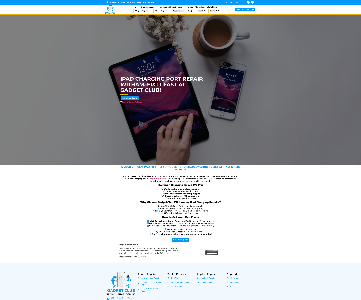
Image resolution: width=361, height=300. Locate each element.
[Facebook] (248, 2)
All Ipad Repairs (142, 11)
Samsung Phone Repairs (171, 7)
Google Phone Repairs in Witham (202, 7)
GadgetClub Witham (158, 179)
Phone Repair (161, 11)
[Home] (136, 7)
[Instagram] (252, 2)
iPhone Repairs (147, 7)
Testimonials (178, 11)
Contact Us (215, 11)
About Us (202, 11)
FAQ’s (190, 11)
